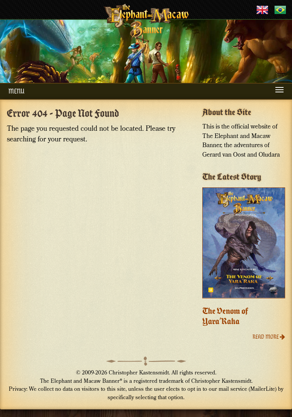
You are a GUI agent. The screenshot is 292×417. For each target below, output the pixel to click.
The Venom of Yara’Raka (225, 316)
